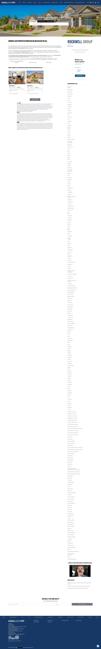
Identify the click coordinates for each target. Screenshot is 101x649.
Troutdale (69, 260)
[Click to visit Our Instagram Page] (69, 46)
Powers (68, 386)
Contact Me (32, 62)
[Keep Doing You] (80, 571)
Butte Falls (69, 125)
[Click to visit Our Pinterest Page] (72, 46)
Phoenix (69, 108)
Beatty (68, 185)
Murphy (68, 155)
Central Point (70, 94)
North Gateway (70, 513)
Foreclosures (70, 276)
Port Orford (69, 399)
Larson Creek (70, 304)
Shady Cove (69, 117)
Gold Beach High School (72, 420)
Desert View (69, 505)
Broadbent (69, 371)
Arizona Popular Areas (71, 468)
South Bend (69, 219)
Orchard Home (70, 315)
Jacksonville (69, 91)
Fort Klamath (69, 192)
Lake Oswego (70, 249)
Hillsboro (69, 253)
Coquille (69, 378)
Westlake (69, 353)
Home (20, 2)
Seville (68, 486)
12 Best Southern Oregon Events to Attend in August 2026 (78, 586)
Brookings (69, 390)
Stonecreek (69, 490)
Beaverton (69, 243)
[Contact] (8, 641)
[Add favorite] (24, 91)
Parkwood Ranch (70, 534)
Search (24, 2)
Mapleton (69, 350)
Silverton (69, 332)
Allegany (69, 367)
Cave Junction (70, 146)
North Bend (69, 384)
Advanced (41, 21)
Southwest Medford (71, 323)
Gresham (69, 258)
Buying (35, 2)
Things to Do (69, 554)
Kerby (68, 151)
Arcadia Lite (69, 509)
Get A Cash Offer (46, 2)
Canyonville (69, 407)
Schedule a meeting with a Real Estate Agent (80, 50)
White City (69, 121)
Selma (68, 159)
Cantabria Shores (70, 524)
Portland (69, 238)
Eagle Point (69, 96)
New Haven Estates (71, 441)
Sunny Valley (69, 161)
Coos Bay (69, 376)
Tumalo (68, 222)
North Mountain (70, 515)
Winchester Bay (70, 365)
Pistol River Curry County (72, 416)
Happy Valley (69, 256)
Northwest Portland (71, 262)
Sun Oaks (69, 281)
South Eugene (70, 201)
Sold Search (50, 621)
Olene (68, 175)
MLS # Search (50, 620)
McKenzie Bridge (70, 208)
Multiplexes (69, 272)
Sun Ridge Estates (71, 327)
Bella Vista (69, 300)
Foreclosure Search (65, 620)
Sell (50, 21)
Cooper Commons (71, 520)
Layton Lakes (70, 488)
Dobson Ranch (70, 530)
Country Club (70, 317)
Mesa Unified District (71, 547)
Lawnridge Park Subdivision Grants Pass (75, 449)
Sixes (68, 401)
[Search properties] (70, 23)
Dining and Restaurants (71, 559)
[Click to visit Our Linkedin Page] (71, 46)
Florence (69, 348)
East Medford (70, 89)
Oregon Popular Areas (71, 280)
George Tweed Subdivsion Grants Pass (75, 447)
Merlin (68, 153)
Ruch (68, 115)
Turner (68, 334)
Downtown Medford (71, 443)
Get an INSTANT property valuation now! (44, 59)
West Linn (69, 268)
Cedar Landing (70, 321)
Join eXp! (90, 617)
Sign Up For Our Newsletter (80, 52)
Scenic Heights (70, 460)
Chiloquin (69, 190)
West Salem (69, 235)
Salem (68, 228)
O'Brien (68, 157)
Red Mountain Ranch (71, 532)
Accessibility (25, 647)
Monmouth (69, 338)
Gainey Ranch (70, 501)
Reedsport (69, 361)
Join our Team (80, 617)
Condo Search (36, 620)
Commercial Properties (71, 274)
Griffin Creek (69, 298)
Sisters (68, 226)
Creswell (69, 204)
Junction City (69, 210)
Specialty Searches (71, 270)
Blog (97, 617)
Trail (68, 119)
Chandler (69, 541)
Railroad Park (69, 325)
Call (68, 44)
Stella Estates (70, 455)
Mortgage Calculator (79, 2)
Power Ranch (70, 484)
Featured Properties (39, 617)
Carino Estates (70, 522)
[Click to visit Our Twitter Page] (70, 46)
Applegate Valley (70, 296)
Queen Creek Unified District (73, 551)
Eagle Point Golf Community (72, 451)
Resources (60, 617)
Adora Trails (69, 478)
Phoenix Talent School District (73, 430)
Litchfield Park (70, 543)
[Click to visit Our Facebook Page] (68, 46)
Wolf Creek (69, 167)
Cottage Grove (70, 206)
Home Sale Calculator (68, 2)
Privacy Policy (18, 640)
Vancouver (69, 251)
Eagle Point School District (72, 426)
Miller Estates (70, 439)
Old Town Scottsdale (71, 492)
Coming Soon (70, 278)
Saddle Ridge (69, 319)
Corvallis (69, 409)
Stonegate (69, 308)
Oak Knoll (69, 313)
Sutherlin (69, 405)
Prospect (69, 110)
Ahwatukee (69, 507)
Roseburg (69, 403)
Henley (68, 181)
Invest (61, 2)
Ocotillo (68, 518)
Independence (70, 340)
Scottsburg (69, 363)
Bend (68, 212)
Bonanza (69, 183)
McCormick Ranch (70, 497)
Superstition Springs (71, 536)
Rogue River (69, 112)
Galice (68, 149)
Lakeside (69, 380)
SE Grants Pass (70, 294)
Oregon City (69, 264)
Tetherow (69, 217)
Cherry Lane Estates (71, 290)
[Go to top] (8, 643)
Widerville (69, 163)
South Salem (69, 329)
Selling (39, 2)
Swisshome (69, 357)
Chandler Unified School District (73, 471)
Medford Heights (70, 292)
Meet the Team (70, 617)
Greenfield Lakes (70, 482)
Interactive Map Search (21, 52)
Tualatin (69, 266)
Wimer (68, 123)
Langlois (69, 395)
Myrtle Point (69, 382)
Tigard (68, 245)
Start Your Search (35, 99)
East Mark (69, 528)
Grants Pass (69, 102)
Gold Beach (69, 392)
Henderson (69, 346)
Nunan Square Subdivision (72, 287)
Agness (68, 388)
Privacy (31, 647)
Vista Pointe (69, 283)
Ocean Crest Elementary (72, 422)
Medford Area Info (70, 553)
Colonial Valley (70, 445)
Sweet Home (69, 231)
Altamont (69, 173)
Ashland (69, 127)
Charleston (69, 374)
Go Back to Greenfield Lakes (16, 61)
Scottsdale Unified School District (73, 469)
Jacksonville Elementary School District (74, 428)
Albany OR (69, 466)
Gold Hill (68, 100)
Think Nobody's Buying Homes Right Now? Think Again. (77, 588)
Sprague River (70, 188)
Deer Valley (69, 511)
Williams (69, 165)
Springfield (69, 199)
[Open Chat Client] (97, 646)
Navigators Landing (71, 285)
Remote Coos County (71, 413)
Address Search (36, 621)
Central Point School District (72, 424)
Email (70, 44)
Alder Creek (69, 311)
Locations (30, 2)
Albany (68, 233)
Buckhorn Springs (70, 139)
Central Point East (70, 453)
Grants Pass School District (72, 432)
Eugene (68, 197)
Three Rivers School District (72, 434)
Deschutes (69, 215)
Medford (69, 86)
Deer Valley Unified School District (73, 473)
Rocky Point (69, 177)
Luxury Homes (50, 617)
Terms (29, 647)
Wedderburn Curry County (72, 418)
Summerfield (69, 436)
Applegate (69, 104)
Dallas (68, 344)
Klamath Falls (69, 170)
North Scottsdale (70, 499)
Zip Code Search (78, 620)
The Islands (69, 480)
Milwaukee (69, 247)
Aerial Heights (70, 306)
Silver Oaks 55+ (70, 457)
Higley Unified (70, 476)
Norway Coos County (71, 411)
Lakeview (69, 194)
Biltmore (69, 549)
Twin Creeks (69, 302)
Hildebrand (69, 179)
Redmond (69, 224)
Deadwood (69, 355)
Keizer (68, 342)
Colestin (69, 137)
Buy (29, 617)
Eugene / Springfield (71, 196)
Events (68, 557)
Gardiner (69, 359)
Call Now (48, 62)
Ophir (68, 397)
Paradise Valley (70, 545)
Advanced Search (13, 617)
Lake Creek (69, 106)
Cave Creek (69, 538)
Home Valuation (55, 2)
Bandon (68, 369)
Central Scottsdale (71, 503)
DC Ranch (69, 494)
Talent (68, 98)
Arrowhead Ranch (70, 526)
